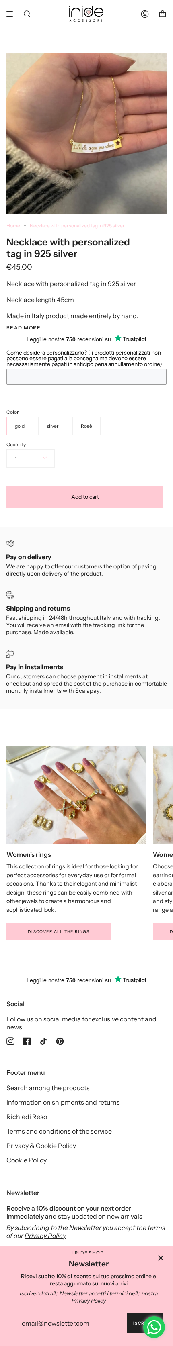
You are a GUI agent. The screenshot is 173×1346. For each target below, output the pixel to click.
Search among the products (48, 1088)
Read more (23, 327)
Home (13, 226)
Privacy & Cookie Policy (41, 1146)
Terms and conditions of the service (59, 1131)
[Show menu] (12, 14)
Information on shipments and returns (63, 1102)
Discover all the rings (58, 931)
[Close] (161, 1258)
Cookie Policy (26, 1160)
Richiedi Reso (26, 1117)
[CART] (163, 14)
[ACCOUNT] (145, 14)
